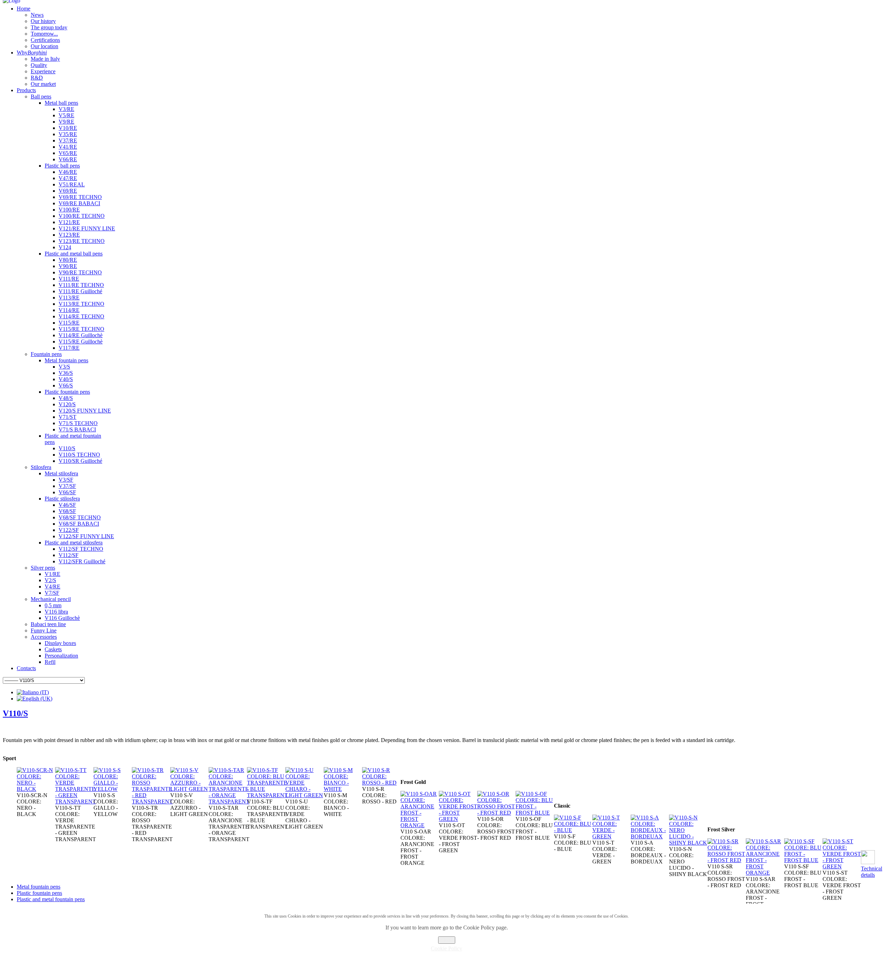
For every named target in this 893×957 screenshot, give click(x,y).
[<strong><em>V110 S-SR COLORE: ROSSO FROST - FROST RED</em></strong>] (726, 860)
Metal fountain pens (38, 887)
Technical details (871, 872)
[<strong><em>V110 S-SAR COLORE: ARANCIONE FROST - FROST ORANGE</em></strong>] (765, 873)
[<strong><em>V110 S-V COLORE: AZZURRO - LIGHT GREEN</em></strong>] (189, 789)
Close (446, 940)
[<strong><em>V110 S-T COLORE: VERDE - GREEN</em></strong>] (611, 836)
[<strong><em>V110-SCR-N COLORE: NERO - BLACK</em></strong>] (36, 789)
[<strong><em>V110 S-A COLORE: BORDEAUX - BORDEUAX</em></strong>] (650, 836)
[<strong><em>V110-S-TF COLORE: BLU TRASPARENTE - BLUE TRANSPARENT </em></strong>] (267, 795)
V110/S (15, 713)
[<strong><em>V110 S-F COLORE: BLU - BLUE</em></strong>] (573, 830)
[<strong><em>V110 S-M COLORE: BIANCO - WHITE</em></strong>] (343, 789)
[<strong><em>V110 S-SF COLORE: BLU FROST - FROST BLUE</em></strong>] (803, 860)
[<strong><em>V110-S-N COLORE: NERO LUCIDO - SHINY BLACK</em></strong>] (688, 843)
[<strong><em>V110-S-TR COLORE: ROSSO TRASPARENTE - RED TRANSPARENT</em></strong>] (152, 801)
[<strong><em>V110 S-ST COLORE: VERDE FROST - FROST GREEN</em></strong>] (842, 866)
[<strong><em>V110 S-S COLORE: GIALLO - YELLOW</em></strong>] (112, 789)
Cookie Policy (446, 948)
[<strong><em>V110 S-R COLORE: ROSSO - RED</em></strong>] (381, 783)
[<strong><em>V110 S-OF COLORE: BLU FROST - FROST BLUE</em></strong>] (535, 813)
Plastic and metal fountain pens (51, 899)
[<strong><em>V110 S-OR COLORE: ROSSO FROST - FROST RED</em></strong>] (496, 813)
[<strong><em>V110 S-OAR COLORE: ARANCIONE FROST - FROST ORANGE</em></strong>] (419, 825)
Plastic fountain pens (39, 893)
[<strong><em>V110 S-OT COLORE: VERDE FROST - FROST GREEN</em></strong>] (458, 819)
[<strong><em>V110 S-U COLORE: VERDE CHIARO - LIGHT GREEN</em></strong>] (304, 795)
